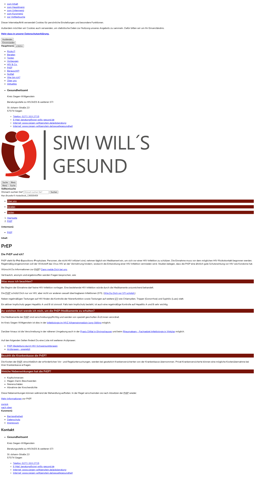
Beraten (11, 54)
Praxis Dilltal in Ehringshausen (96, 331)
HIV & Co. (12, 64)
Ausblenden (7, 39)
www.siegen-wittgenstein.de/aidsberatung (39, 123)
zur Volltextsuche (16, 17)
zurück (4, 404)
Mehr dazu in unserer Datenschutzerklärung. (25, 33)
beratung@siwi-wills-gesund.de (33, 119)
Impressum (13, 422)
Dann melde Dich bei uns (54, 269)
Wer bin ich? (13, 77)
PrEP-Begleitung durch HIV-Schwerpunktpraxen (32, 346)
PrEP (9, 67)
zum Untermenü (15, 10)
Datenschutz (13, 419)
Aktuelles (12, 84)
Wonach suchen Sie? (12, 192)
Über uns (12, 80)
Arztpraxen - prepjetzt (18, 349)
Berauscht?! (13, 71)
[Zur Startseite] (89, 179)
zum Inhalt (12, 4)
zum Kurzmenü (15, 13)
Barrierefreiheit (15, 416)
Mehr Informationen (11, 398)
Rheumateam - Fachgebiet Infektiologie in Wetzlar (149, 331)
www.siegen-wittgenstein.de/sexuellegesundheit (43, 126)
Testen (10, 58)
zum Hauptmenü (15, 7)
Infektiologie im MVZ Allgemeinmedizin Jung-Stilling (74, 322)
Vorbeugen (12, 61)
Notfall (10, 74)
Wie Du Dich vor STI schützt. (119, 293)
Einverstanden (8, 43)
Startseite (12, 218)
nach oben (6, 407)
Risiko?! (11, 51)
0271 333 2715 (26, 116)
